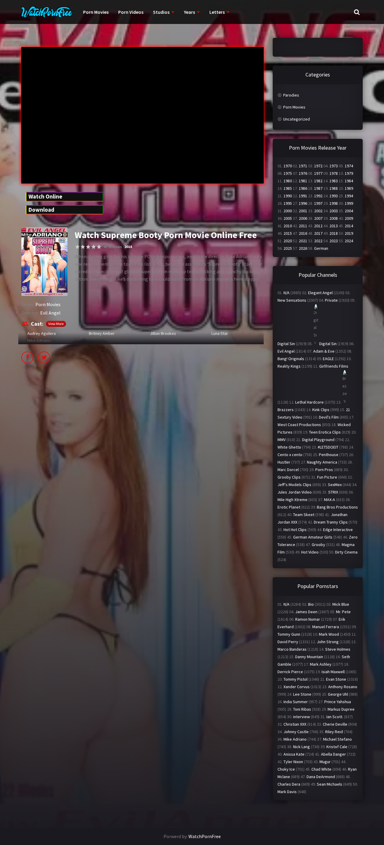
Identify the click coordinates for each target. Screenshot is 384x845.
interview (301, 716)
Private (331, 300)
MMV (282, 439)
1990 (288, 196)
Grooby (318, 544)
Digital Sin (286, 343)
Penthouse (328, 454)
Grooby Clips (289, 477)
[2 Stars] (83, 246)
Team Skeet (303, 514)
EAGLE (328, 358)
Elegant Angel (320, 292)
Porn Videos (130, 12)
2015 (288, 233)
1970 (288, 166)
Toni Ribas (302, 709)
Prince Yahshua (337, 701)
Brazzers (286, 409)
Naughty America (322, 462)
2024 (349, 240)
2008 (333, 218)
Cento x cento (290, 454)
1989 (349, 188)
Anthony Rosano (342, 686)
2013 (333, 225)
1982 (318, 181)
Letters (217, 12)
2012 (318, 225)
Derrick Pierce (290, 671)
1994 (349, 196)
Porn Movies (96, 12)
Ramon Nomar (307, 619)
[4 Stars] (93, 246)
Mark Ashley (321, 664)
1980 (288, 181)
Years (189, 12)
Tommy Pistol (296, 679)
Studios (161, 12)
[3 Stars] (88, 246)
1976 (303, 173)
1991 (303, 196)
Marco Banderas (292, 649)
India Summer (296, 701)
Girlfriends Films (333, 366)
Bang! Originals (291, 358)
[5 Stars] (99, 246)
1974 (349, 166)
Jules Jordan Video (295, 492)
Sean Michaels (329, 784)
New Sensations (292, 300)
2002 (318, 210)
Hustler (284, 462)
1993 (333, 196)
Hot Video (310, 552)
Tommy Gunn (289, 634)
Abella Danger (333, 754)
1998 (333, 203)
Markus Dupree (341, 709)
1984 (349, 181)
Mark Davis (287, 791)
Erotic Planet (289, 507)
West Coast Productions (299, 424)
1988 (333, 188)
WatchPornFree (204, 836)
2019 (349, 233)
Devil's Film (329, 417)
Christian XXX (295, 724)
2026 (303, 248)
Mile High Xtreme (293, 499)
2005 (288, 218)
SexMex (335, 484)
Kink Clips (320, 409)
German (321, 248)
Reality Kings (289, 366)
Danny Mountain (309, 656)
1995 (288, 203)
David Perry (288, 641)
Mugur (325, 761)
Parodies (291, 95)
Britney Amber (102, 333)
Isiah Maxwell (333, 671)
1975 (288, 173)
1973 (333, 166)
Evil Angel (50, 313)
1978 (333, 173)
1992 (318, 196)
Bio (311, 604)
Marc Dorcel (288, 469)
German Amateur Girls (312, 537)
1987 (318, 188)
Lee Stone (302, 694)
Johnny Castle (296, 731)
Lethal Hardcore (309, 402)
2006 (303, 218)
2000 (288, 210)
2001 (303, 210)
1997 (318, 203)
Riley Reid (334, 731)
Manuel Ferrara (325, 626)
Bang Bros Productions (337, 507)
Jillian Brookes (163, 333)
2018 (333, 233)
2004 (349, 210)
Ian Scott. (334, 716)
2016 (303, 233)
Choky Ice (286, 769)
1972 (318, 166)
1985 (288, 188)
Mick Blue (340, 604)
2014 (128, 246)
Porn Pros (324, 469)
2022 (318, 240)
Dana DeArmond (321, 776)
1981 (303, 181)
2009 (349, 218)
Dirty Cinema (346, 552)
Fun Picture (327, 477)
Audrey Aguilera (41, 333)
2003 (333, 210)
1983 (333, 181)
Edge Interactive (338, 529)
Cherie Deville (335, 724)
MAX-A (329, 499)
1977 (318, 173)
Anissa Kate (294, 754)
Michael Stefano (337, 739)
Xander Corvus (297, 686)
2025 (288, 248)
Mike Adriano (38, 340)
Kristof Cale (336, 746)
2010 (288, 225)
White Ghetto (289, 447)
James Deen (306, 611)
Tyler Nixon (293, 761)
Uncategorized (296, 119)
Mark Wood (329, 634)
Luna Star (220, 333)
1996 (303, 203)
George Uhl (338, 694)
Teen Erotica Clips (325, 432)
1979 (349, 173)
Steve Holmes (337, 649)
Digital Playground (318, 439)
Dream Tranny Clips (331, 522)
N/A (287, 292)
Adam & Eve (323, 351)
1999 (349, 203)
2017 (318, 233)
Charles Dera (289, 784)
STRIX (333, 492)
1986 (303, 188)
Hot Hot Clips (295, 529)
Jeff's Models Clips (294, 484)
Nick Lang (301, 746)
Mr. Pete (343, 611)
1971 (303, 166)
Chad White (321, 769)
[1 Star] (77, 246)
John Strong (328, 641)
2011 (303, 225)
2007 (318, 218)
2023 (333, 240)
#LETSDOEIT (328, 447)
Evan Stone (336, 679)
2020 (288, 240)
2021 (303, 240)
